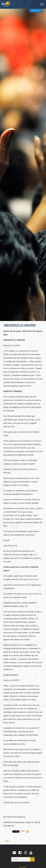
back (7, 841)
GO (32, 859)
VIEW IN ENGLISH (36, 10)
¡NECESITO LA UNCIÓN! (20, 325)
